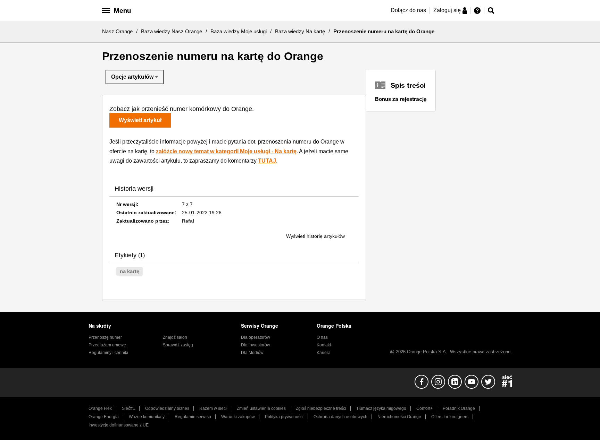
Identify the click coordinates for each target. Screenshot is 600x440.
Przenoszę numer (105, 337)
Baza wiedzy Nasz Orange (171, 31)
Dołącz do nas (408, 10)
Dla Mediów (252, 352)
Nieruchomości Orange (399, 416)
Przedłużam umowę (107, 345)
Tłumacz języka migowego (381, 408)
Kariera (324, 352)
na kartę (129, 271)
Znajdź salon (175, 337)
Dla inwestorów (255, 345)
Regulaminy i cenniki (108, 352)
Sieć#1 (128, 408)
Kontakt (324, 345)
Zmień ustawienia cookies (261, 408)
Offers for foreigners (449, 416)
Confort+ (424, 408)
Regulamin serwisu (193, 416)
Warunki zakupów (238, 416)
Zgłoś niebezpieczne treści (321, 408)
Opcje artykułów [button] (132, 77)
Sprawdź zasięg (178, 345)
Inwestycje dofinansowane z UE (119, 425)
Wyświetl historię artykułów (315, 236)
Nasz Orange (117, 31)
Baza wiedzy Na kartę (300, 31)
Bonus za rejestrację (401, 99)
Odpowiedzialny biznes (167, 408)
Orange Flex (100, 408)
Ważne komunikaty (147, 416)
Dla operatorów (255, 337)
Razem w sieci (213, 408)
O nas (322, 337)
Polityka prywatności (284, 416)
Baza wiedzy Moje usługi (238, 31)
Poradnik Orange (459, 408)
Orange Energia (104, 416)
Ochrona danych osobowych (340, 416)
